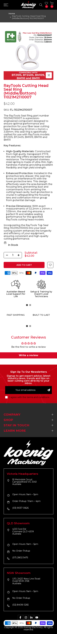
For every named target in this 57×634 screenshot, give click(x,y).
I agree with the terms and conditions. (29, 397)
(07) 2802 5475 (20, 557)
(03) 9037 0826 (20, 508)
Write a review (28, 355)
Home (12, 13)
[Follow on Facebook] (20, 617)
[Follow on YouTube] (36, 617)
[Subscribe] (49, 390)
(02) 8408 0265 (20, 605)
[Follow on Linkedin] (31, 617)
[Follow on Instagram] (25, 617)
